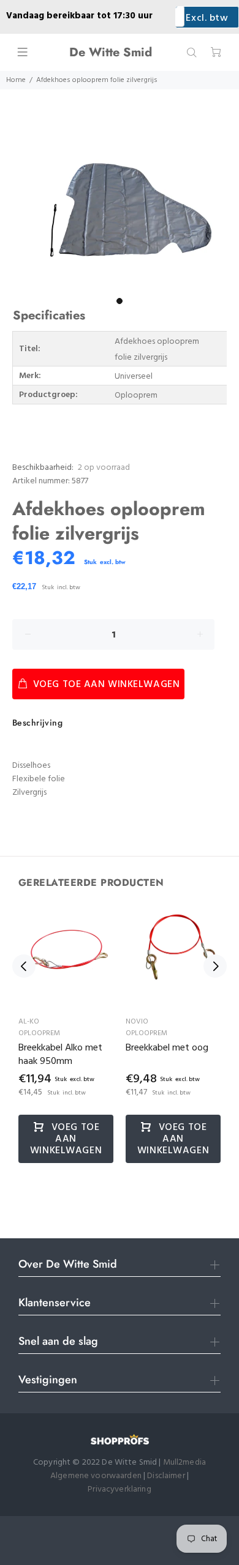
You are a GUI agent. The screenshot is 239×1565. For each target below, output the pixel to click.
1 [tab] (119, 301)
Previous (24, 966)
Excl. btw (207, 18)
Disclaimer (167, 1476)
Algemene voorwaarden (96, 1476)
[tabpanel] (119, 212)
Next (215, 966)
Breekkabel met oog (167, 1048)
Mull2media (184, 1462)
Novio (137, 1022)
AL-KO (28, 1022)
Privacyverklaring (119, 1489)
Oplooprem (39, 1033)
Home (16, 80)
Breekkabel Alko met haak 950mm (60, 1054)
